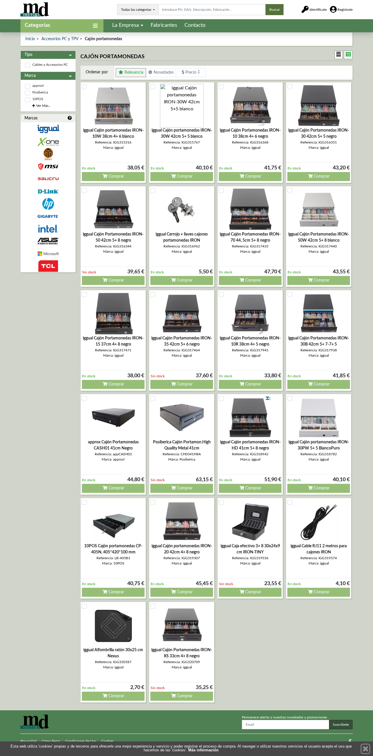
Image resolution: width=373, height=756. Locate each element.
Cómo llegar (51, 741)
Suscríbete (341, 724)
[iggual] (48, 128)
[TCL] (48, 266)
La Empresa (125, 25)
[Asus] (48, 241)
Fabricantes (164, 25)
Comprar (115, 176)
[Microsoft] (48, 253)
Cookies (107, 741)
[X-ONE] (48, 141)
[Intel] (48, 228)
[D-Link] (48, 191)
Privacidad (28, 741)
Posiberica (40, 92)
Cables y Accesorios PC (50, 64)
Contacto (194, 25)
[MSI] (48, 166)
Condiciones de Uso (80, 741)
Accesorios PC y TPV (59, 39)
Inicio (30, 39)
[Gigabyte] (48, 216)
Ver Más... (43, 105)
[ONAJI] (48, 154)
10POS (37, 99)
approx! (38, 85)
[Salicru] (48, 179)
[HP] (48, 204)
